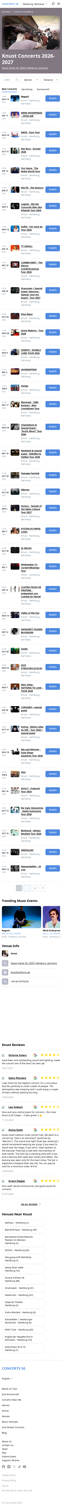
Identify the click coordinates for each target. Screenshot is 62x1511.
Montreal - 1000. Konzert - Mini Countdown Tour (30, 405)
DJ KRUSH (26, 548)
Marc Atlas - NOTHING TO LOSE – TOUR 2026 (32, 687)
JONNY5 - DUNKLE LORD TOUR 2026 (31, 351)
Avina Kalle (15, 1130)
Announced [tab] (43, 89)
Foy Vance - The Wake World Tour (30, 170)
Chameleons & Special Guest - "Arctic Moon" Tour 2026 (31, 429)
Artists (5, 1410)
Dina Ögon (27, 314)
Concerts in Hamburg (23, 11)
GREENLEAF (27, 850)
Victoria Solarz (17, 1055)
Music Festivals (10, 1421)
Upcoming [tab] (26, 89)
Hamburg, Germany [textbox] (33, 4)
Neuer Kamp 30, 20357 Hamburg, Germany (25, 67)
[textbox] (8, 1378)
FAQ (4, 1452)
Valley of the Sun (30, 612)
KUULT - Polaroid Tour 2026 (30, 790)
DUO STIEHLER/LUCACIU (31, 667)
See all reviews (29, 1204)
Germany (6, 11)
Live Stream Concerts (13, 1427)
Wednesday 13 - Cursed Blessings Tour (30, 567)
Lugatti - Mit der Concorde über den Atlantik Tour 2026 (31, 207)
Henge (24, 385)
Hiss (23, 772)
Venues (6, 1416)
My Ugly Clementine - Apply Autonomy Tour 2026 (32, 811)
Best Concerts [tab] (9, 88)
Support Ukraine (10, 1460)
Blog (4, 1432)
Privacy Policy (9, 1480)
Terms (5, 1485)
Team (5, 1448)
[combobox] (34, 4)
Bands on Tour (9, 1388)
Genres (6, 1405)
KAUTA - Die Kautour (32, 187)
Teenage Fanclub (30, 473)
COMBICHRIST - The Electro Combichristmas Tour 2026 (31, 267)
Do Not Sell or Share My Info (17, 1490)
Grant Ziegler (16, 1181)
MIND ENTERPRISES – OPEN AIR (31, 114)
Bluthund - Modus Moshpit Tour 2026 (31, 832)
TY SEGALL (27, 246)
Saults (24, 648)
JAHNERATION (29, 369)
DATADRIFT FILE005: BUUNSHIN (32, 631)
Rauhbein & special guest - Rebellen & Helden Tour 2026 (31, 453)
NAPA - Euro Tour (30, 132)
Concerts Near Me (11, 1399)
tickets (53, 98)
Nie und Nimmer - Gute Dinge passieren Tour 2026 (32, 752)
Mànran (25, 489)
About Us (7, 1441)
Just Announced (10, 1394)
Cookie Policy (9, 1475)
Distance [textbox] (48, 79)
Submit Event (9, 1456)
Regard (25, 96)
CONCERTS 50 (10, 3)
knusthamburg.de (20, 972)
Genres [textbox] (28, 79)
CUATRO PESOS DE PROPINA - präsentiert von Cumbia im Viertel (31, 592)
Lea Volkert (15, 1107)
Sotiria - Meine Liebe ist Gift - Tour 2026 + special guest (32, 730)
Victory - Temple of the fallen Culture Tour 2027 (31, 509)
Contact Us (7, 1445)
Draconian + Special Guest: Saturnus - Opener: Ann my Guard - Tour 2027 (31, 293)
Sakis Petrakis (17, 1078)
